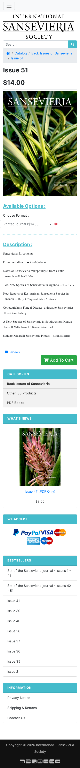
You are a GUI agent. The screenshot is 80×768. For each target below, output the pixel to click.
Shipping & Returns (22, 708)
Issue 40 (13, 621)
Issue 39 (13, 611)
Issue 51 (17, 58)
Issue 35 (13, 661)
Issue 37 (13, 641)
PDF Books (15, 403)
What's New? (19, 418)
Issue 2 (12, 671)
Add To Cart (61, 360)
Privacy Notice (18, 698)
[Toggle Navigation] (9, 6)
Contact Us (16, 718)
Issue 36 (13, 651)
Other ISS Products (22, 393)
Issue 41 (13, 601)
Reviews (14, 352)
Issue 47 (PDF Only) (40, 491)
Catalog (21, 53)
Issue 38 (13, 631)
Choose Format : (17, 215)
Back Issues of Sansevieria (51, 53)
